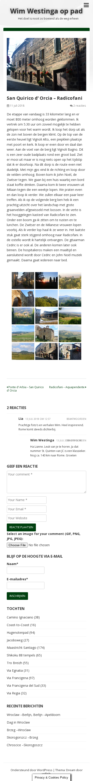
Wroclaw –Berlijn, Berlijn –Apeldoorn (33, 715)
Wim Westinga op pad (46, 11)
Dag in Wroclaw (18, 722)
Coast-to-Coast (18, 625)
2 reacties (79, 106)
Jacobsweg (15, 640)
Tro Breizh (14, 663)
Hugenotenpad (17, 632)
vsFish (46, 774)
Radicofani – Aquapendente (67, 387)
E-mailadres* (17, 579)
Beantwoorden (76, 418)
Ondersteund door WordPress (31, 770)
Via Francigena (17, 678)
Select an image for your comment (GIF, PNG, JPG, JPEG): (43, 536)
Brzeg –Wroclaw (19, 730)
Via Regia (13, 693)
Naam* (12, 564)
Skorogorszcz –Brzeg (22, 737)
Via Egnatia (15, 670)
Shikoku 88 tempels (21, 655)
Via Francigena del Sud (23, 685)
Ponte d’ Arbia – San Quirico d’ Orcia (25, 388)
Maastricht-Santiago (21, 647)
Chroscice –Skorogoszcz (24, 745)
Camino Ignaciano (20, 617)
